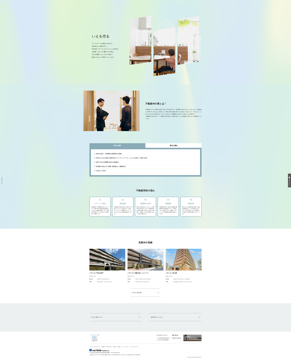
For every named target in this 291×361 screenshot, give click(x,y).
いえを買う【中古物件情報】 (163, 339)
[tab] (117, 145)
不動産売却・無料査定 (176, 338)
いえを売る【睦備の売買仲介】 (163, 338)
